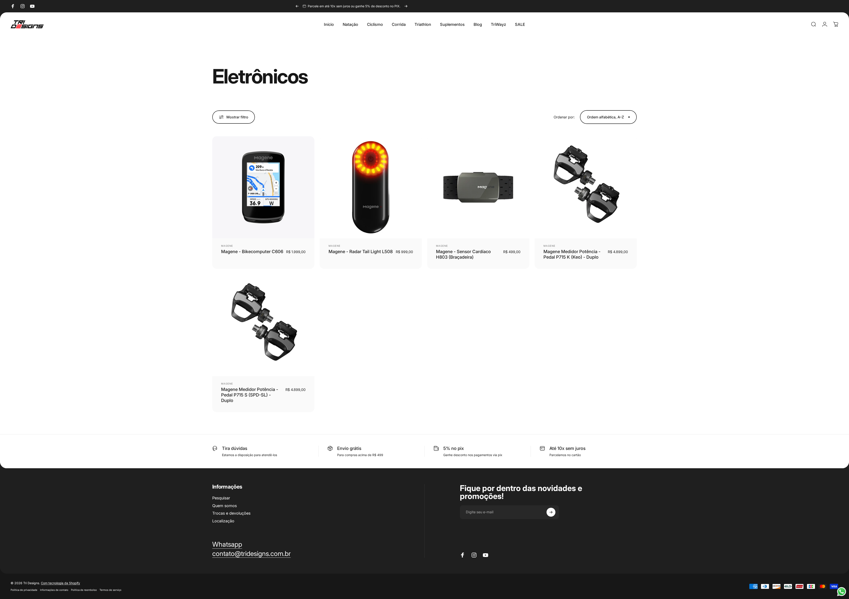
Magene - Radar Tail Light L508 (361, 251)
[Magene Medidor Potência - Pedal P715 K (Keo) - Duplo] (586, 187)
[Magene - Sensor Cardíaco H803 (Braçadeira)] (478, 187)
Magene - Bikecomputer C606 (252, 251)
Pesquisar (221, 498)
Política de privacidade (24, 589)
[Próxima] (406, 6)
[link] (251, 554)
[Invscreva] (551, 512)
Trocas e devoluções (231, 513)
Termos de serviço (110, 589)
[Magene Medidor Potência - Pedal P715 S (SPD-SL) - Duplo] (263, 325)
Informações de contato (54, 589)
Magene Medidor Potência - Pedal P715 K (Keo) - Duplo (571, 254)
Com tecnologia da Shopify (60, 583)
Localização (223, 521)
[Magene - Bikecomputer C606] (263, 187)
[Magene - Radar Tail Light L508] (371, 187)
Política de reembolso (84, 589)
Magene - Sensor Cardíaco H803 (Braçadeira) (463, 254)
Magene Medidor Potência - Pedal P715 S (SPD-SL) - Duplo (249, 395)
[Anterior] (297, 6)
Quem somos (224, 505)
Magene (227, 245)
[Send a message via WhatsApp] (841, 591)
